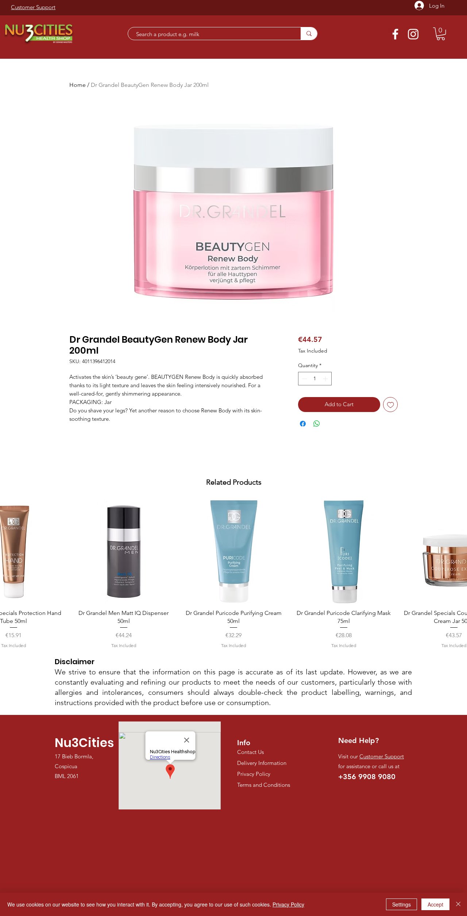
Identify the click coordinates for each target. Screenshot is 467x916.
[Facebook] (395, 34)
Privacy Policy (288, 904)
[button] (440, 33)
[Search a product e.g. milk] (309, 33)
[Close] (458, 904)
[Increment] (326, 378)
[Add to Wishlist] (390, 404)
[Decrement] (303, 378)
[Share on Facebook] (302, 423)
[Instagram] (413, 34)
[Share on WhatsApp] (316, 423)
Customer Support (381, 756)
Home (77, 84)
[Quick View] (123, 551)
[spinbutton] (314, 378)
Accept (435, 904)
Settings (401, 904)
